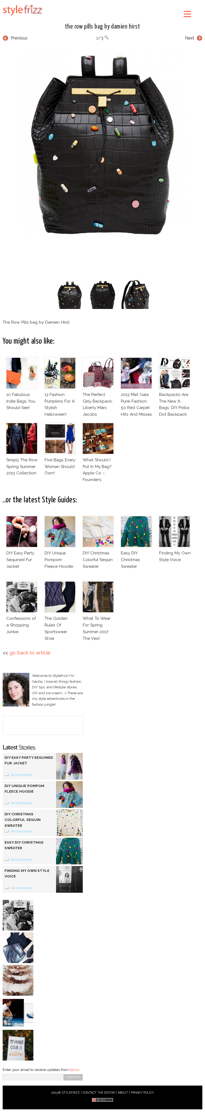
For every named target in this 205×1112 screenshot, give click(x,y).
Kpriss (74, 1070)
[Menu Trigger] (187, 13)
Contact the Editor (99, 1092)
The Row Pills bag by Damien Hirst (102, 26)
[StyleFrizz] (23, 16)
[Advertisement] (102, 257)
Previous (19, 38)
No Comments (21, 775)
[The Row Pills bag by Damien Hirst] (102, 141)
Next (189, 38)
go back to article (30, 653)
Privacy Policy (142, 1092)
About (123, 1092)
